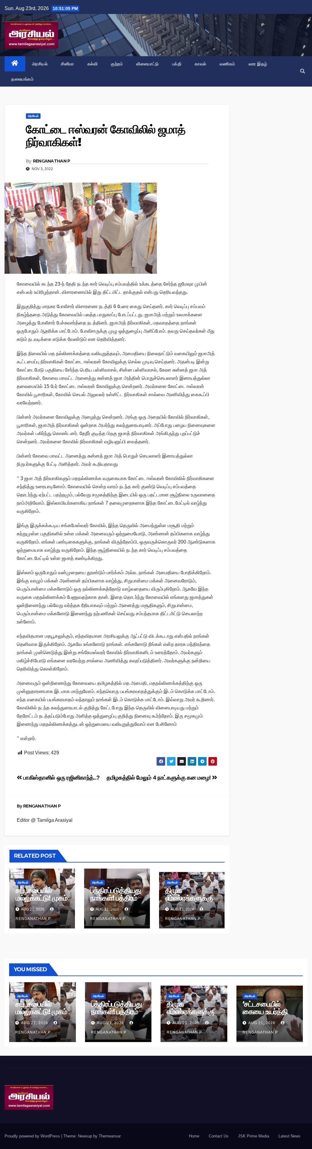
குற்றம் (117, 64)
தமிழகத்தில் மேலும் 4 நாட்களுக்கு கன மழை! (159, 777)
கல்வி (92, 64)
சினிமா (67, 64)
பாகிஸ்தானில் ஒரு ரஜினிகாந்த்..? (61, 777)
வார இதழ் (258, 64)
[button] (302, 71)
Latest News (289, 1136)
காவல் (200, 64)
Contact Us (219, 1136)
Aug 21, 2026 (34, 1023)
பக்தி (177, 64)
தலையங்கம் (22, 79)
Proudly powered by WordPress (33, 1136)
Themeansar (109, 1136)
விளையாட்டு (147, 64)
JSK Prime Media (253, 1136)
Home (194, 1136)
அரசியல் (40, 64)
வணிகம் (227, 64)
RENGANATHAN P (51, 161)
